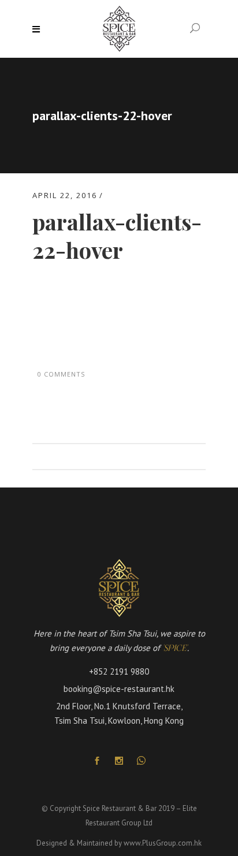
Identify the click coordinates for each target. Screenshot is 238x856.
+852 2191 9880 (119, 671)
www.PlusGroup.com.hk (163, 843)
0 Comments (61, 374)
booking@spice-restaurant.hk (119, 688)
